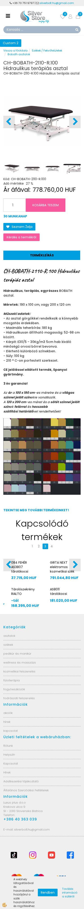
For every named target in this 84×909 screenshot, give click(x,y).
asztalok (9, 636)
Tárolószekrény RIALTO (23, 591)
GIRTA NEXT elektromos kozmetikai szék (62, 567)
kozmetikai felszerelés (19, 671)
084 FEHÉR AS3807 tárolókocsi (19, 567)
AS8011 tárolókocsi (58, 591)
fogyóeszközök (14, 689)
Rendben (48, 892)
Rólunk (8, 746)
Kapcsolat (10, 763)
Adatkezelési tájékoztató (21, 781)
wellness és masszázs (19, 662)
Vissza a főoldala (15, 50)
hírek (6, 722)
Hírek (7, 772)
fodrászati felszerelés (19, 698)
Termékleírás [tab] (42, 255)
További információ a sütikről (69, 892)
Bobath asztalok (19, 54)
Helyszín (9, 754)
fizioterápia (11, 680)
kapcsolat (10, 731)
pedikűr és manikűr (17, 653)
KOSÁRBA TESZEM (45, 205)
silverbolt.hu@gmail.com (57, 3)
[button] (75, 122)
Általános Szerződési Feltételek (26, 790)
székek (8, 645)
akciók (8, 713)
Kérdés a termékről (21, 237)
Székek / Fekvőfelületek (47, 50)
